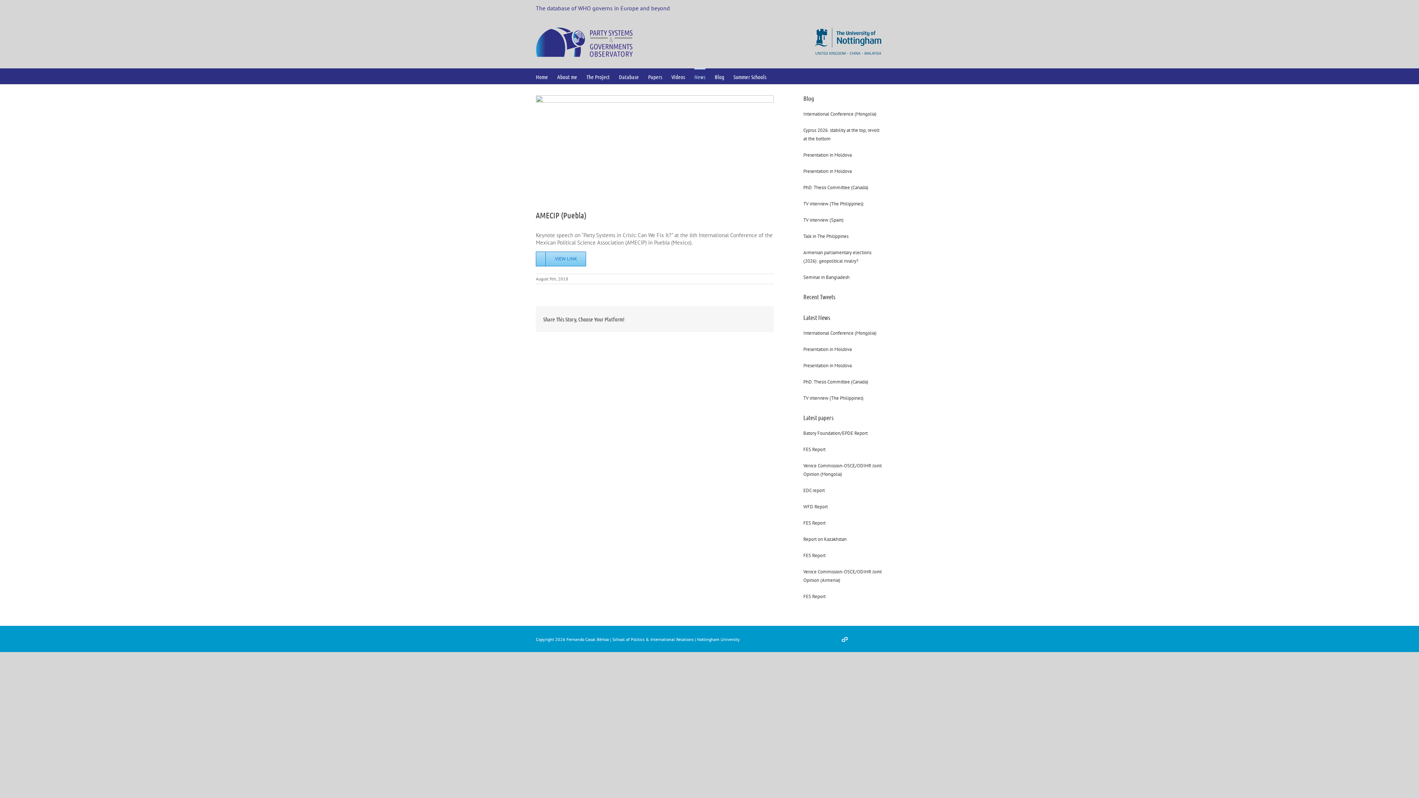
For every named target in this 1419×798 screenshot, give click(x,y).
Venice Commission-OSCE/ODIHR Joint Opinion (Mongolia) (842, 470)
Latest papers (818, 417)
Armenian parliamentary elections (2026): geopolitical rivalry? (837, 256)
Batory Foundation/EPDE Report (835, 433)
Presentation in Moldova (827, 155)
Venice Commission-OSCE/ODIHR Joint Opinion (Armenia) (842, 576)
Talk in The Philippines (825, 236)
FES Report (814, 449)
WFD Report (815, 507)
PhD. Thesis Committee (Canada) (835, 187)
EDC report (814, 490)
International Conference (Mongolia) (840, 114)
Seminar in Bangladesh (826, 277)
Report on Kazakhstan (825, 539)
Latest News (816, 317)
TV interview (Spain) (823, 220)
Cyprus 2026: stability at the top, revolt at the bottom (841, 134)
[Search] (778, 76)
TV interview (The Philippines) (833, 204)
